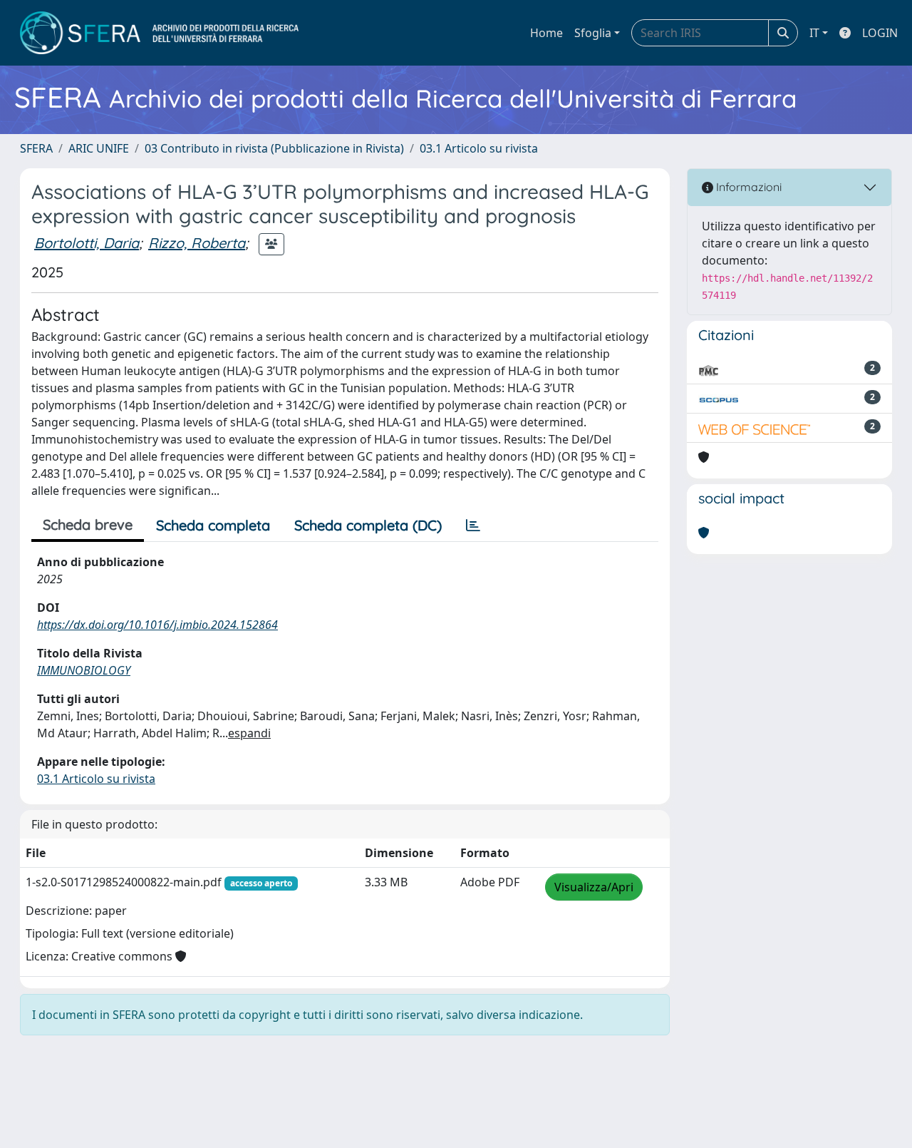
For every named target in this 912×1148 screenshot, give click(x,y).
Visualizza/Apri (593, 887)
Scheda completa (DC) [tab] (368, 525)
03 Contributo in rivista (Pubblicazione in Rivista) (274, 148)
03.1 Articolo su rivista (479, 148)
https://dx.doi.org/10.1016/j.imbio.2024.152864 (157, 624)
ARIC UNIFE (98, 148)
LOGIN (880, 33)
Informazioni (747, 187)
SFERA (36, 148)
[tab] (473, 525)
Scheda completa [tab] (213, 525)
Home (546, 33)
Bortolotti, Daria (86, 243)
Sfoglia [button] (592, 33)
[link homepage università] (159, 33)
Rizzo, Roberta (196, 243)
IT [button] (814, 33)
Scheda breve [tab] (88, 524)
